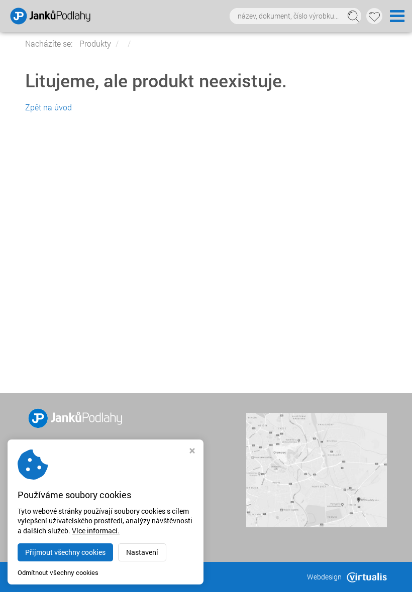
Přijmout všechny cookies (65, 552)
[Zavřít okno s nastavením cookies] (192, 452)
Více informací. (96, 530)
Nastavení (142, 552)
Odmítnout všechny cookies (58, 572)
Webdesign (324, 576)
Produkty (95, 43)
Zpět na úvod (48, 107)
